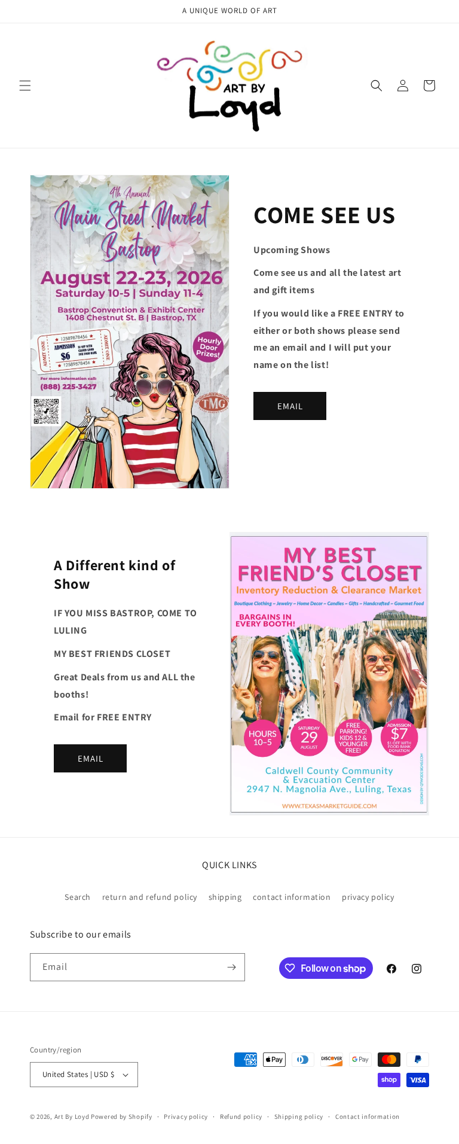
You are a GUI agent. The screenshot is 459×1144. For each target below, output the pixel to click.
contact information (292, 897)
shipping (225, 897)
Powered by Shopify (121, 1116)
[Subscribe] (231, 967)
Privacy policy (186, 1116)
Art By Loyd (72, 1116)
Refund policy (241, 1116)
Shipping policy (299, 1116)
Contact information (367, 1116)
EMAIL (290, 406)
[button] (25, 85)
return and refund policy (149, 897)
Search (78, 897)
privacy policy (368, 897)
